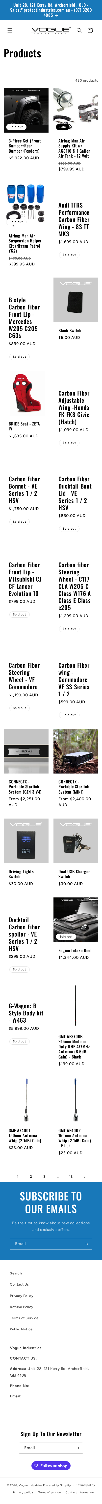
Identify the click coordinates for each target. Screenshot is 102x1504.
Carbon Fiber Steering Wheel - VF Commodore (24, 676)
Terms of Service (24, 1318)
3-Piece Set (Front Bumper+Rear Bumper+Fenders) (25, 145)
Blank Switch (69, 330)
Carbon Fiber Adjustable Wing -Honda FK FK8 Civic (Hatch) (74, 407)
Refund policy (85, 1485)
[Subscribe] (86, 1244)
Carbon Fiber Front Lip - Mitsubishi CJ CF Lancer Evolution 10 (25, 579)
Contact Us (19, 1284)
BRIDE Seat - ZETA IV (24, 426)
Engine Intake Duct (75, 950)
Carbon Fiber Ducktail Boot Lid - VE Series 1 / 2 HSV (75, 493)
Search (16, 1273)
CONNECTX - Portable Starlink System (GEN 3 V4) (25, 786)
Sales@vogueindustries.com (35, 1417)
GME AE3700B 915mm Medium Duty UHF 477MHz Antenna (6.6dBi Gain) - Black (74, 1046)
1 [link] (18, 1177)
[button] (9, 30)
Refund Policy (21, 1307)
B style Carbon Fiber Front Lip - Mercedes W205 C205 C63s (24, 317)
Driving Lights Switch (21, 874)
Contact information (80, 1492)
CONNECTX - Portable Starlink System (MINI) (73, 786)
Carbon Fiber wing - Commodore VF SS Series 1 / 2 (74, 679)
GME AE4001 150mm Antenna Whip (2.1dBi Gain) (25, 1135)
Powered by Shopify (57, 1485)
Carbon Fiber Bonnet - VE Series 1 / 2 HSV (24, 489)
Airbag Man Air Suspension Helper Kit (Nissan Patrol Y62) (25, 243)
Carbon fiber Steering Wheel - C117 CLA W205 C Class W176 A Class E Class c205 (74, 586)
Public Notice (21, 1329)
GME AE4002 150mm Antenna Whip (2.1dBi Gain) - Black (74, 1138)
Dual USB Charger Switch (74, 874)
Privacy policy (23, 1492)
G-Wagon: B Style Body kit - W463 (26, 1013)
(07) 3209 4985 (45, 1386)
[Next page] (84, 1176)
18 (71, 1177)
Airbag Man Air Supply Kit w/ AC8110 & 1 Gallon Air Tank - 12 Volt (74, 148)
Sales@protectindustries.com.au (39, 1406)
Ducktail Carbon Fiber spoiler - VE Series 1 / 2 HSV (24, 934)
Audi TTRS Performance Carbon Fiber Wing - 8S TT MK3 (74, 219)
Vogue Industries (30, 1485)
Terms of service (49, 1492)
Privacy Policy (21, 1296)
